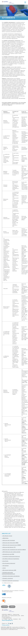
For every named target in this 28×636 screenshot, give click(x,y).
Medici (13, 606)
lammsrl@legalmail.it (7, 620)
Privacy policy (5, 625)
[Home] (8, 2)
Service (5, 606)
